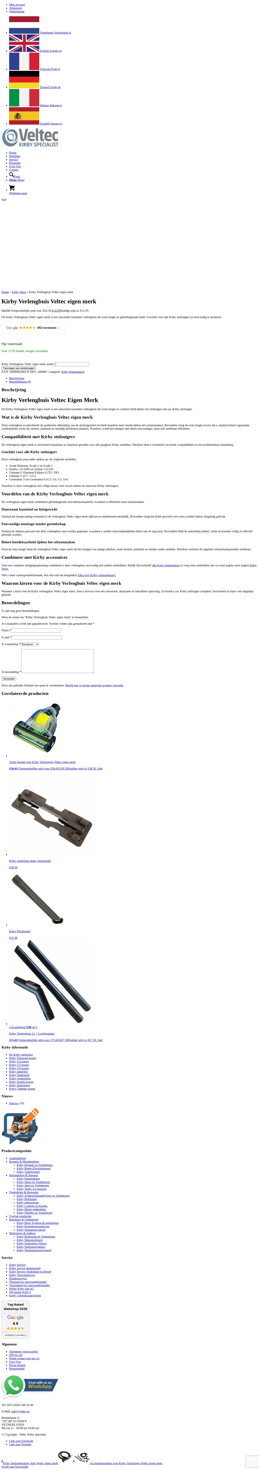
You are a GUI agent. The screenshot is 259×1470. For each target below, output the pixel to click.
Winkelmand (16, 11)
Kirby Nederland (19, 1075)
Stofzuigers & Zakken (22, 1233)
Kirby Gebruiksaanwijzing (25, 1295)
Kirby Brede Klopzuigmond (33, 1168)
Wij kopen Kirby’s (20, 1292)
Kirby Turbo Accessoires (31, 1189)
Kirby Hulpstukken (73, 371)
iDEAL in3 (16, 1355)
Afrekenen (15, 8)
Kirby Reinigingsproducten (33, 1226)
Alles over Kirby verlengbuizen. (96, 575)
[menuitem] (133, 4)
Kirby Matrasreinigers (30, 1240)
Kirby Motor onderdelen (31, 1209)
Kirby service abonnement (25, 1268)
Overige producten (20, 1216)
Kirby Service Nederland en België (30, 1271)
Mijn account (17, 4)
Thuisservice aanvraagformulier (28, 1281)
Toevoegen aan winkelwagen (18, 368)
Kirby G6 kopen (19, 1068)
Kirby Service (17, 1264)
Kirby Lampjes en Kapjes (32, 1206)
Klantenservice (18, 1278)
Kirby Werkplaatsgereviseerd (34, 1250)
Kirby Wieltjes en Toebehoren (35, 1212)
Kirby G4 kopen (19, 1061)
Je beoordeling (11, 672)
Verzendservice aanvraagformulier (29, 1285)
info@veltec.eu (20, 1411)
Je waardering (11, 644)
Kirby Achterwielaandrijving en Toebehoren (43, 1195)
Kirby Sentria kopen (21, 1082)
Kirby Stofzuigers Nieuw (32, 1243)
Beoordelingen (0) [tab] (20, 381)
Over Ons (15, 1361)
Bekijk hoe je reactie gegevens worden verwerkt (94, 685)
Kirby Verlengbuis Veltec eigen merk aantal (27, 364)
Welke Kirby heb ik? (21, 1288)
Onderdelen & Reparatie (23, 1192)
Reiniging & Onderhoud (23, 1219)
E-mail (7, 637)
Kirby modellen (18, 1071)
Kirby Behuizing (27, 1199)
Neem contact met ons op (24, 1358)
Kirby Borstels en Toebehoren (35, 1165)
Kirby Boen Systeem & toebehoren (38, 1223)
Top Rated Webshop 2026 (15, 1306)
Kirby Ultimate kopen (22, 1088)
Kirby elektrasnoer (28, 1202)
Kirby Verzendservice (22, 1275)
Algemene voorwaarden (23, 1351)
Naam (6, 630)
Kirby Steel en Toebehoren (33, 1185)
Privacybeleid (17, 1365)
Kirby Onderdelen (20, 1078)
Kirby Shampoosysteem (31, 1229)
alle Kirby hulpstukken (166, 565)
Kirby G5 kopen (19, 1064)
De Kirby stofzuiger (21, 1054)
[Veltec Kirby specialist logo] (30, 146)
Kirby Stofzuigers (19, 1085)
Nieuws (13, 1103)
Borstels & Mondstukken (24, 1161)
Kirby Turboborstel (28, 1171)
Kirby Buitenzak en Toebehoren (36, 1236)
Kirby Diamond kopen (22, 1058)
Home (5, 292)
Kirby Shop (19, 292)
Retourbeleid (16, 1368)
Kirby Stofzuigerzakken (31, 1246)
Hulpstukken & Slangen (23, 1175)
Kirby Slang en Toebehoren (33, 1182)
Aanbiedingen (17, 1158)
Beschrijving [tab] (16, 378)
